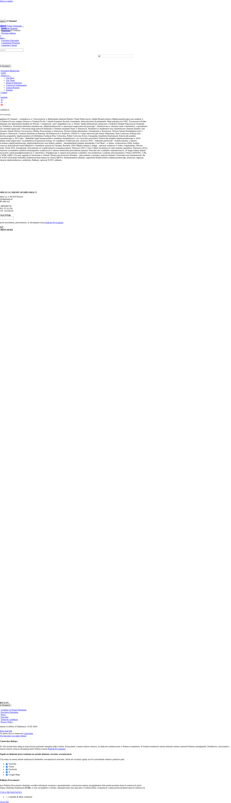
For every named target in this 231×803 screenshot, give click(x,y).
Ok (1, 736)
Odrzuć (23, 736)
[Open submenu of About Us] (10, 76)
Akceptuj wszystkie (11, 736)
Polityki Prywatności (57, 749)
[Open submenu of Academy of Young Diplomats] (23, 26)
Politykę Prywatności (54, 222)
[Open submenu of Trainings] (5, 38)
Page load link (6, 731)
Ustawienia (28, 733)
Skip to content (6, 1)
